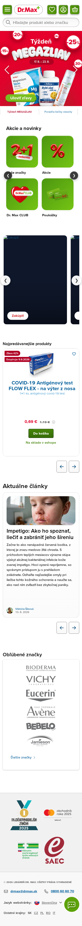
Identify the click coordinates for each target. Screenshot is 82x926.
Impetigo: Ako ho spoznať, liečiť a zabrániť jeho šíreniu (40, 534)
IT (54, 913)
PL (42, 913)
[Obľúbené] (51, 9)
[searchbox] (41, 22)
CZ (36, 913)
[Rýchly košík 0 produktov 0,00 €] (74, 9)
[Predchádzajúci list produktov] (61, 467)
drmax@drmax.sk (23, 891)
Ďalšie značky (21, 757)
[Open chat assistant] (72, 904)
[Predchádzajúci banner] (7, 69)
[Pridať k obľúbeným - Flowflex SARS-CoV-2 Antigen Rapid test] (74, 354)
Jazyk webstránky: (18, 902)
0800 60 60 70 (62, 891)
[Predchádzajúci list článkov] (61, 628)
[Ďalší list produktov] (74, 467)
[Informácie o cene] (53, 422)
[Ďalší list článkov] (74, 628)
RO (48, 913)
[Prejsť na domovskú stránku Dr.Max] (28, 9)
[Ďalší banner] (75, 69)
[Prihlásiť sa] (63, 9)
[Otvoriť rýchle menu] (7, 9)
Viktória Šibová (24, 608)
